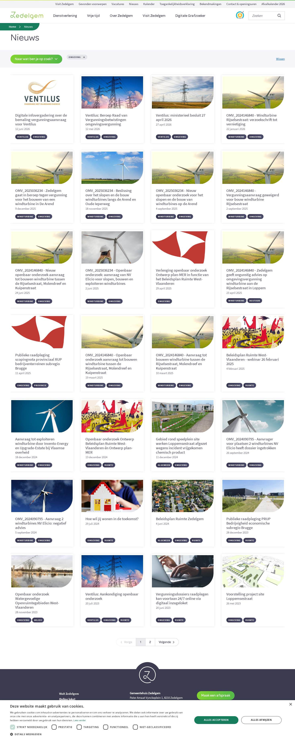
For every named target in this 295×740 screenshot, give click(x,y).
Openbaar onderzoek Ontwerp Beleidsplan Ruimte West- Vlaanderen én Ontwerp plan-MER (109, 446)
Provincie (40, 385)
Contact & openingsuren (241, 4)
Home (12, 26)
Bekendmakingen (210, 4)
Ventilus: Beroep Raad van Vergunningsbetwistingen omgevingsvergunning (106, 119)
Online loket (67, 699)
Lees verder (79, 720)
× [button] (290, 704)
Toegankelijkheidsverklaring (177, 4)
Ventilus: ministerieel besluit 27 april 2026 (180, 117)
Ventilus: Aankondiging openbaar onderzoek (111, 596)
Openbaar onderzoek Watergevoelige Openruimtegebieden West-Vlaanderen (37, 601)
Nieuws (133, 4)
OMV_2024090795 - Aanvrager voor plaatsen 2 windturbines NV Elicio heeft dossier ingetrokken (252, 443)
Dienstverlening (65, 15)
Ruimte (249, 385)
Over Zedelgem (121, 15)
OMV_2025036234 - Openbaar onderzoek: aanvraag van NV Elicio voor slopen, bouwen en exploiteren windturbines (109, 277)
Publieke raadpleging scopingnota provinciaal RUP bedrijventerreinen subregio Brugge (38, 361)
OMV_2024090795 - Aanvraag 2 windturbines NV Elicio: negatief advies (40, 523)
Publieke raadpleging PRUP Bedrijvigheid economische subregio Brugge (248, 523)
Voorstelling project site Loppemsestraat (245, 596)
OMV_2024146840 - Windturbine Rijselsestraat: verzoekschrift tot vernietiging (251, 119)
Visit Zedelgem (64, 4)
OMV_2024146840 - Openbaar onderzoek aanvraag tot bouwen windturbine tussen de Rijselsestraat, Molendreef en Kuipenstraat (111, 363)
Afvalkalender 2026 (273, 4)
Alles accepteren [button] (216, 720)
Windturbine (236, 136)
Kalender (149, 4)
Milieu (38, 620)
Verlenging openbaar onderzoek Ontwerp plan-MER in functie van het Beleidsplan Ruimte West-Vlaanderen (182, 277)
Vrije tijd (93, 15)
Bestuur (254, 300)
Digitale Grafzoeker (190, 15)
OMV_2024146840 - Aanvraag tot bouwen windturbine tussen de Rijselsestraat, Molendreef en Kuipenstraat (181, 361)
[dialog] (147, 720)
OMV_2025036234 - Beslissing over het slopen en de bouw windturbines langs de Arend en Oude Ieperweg (110, 197)
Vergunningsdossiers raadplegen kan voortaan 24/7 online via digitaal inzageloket (182, 598)
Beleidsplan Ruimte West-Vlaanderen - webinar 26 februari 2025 (252, 359)
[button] (98, 734)
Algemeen (164, 465)
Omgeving (39, 136)
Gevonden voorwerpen (93, 4)
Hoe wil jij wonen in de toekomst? (111, 518)
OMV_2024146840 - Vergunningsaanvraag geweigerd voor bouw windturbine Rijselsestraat (252, 197)
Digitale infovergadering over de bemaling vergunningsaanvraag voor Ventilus (41, 119)
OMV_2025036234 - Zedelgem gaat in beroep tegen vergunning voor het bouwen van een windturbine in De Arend (41, 197)
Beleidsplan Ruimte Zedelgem (180, 518)
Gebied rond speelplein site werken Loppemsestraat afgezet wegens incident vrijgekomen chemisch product (181, 446)
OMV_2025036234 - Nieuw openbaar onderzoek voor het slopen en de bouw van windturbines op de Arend (179, 197)
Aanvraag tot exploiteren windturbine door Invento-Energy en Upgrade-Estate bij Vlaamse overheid (41, 446)
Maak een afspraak (215, 695)
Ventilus (22, 136)
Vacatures (118, 4)
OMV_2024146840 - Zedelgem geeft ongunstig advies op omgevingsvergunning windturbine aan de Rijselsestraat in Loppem (249, 279)
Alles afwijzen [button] (261, 720)
